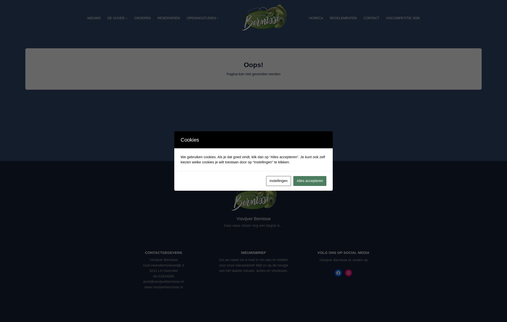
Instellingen (279, 181)
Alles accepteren (310, 181)
